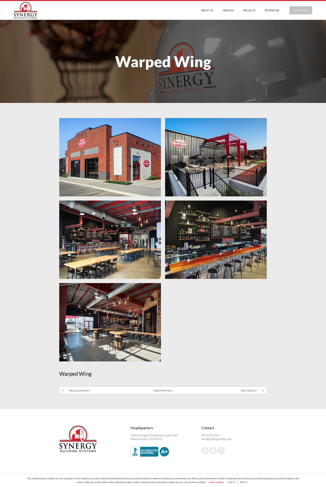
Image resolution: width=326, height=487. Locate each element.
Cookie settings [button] (216, 482)
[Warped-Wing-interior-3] (110, 240)
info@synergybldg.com (216, 439)
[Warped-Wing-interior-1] (110, 322)
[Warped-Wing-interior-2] (216, 240)
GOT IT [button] (231, 482)
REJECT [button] (244, 482)
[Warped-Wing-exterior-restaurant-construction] (110, 157)
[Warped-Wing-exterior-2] (216, 157)
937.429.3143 (210, 435)
